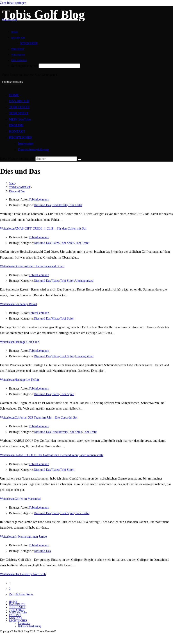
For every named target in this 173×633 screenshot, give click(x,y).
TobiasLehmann (39, 199)
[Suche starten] (79, 159)
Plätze (55, 243)
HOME (14, 95)
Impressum (26, 143)
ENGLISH (16, 125)
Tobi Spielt (67, 243)
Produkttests (59, 205)
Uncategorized (84, 280)
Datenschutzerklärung (33, 149)
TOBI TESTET (19, 107)
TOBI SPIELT (18, 113)
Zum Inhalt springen (13, 3)
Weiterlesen (43, 228)
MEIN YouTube (20, 119)
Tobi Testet (75, 205)
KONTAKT (17, 131)
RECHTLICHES (20, 137)
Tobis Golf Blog (43, 14)
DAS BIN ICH (19, 101)
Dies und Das (17, 191)
